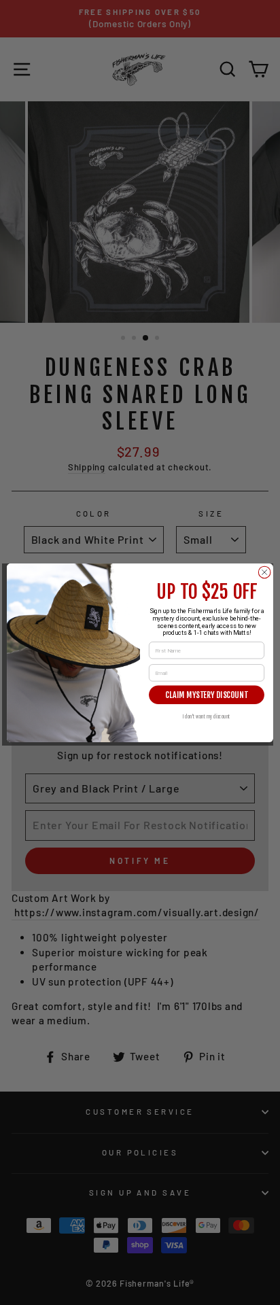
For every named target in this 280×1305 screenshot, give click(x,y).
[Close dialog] (264, 572)
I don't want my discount (207, 716)
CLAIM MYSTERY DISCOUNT (206, 694)
